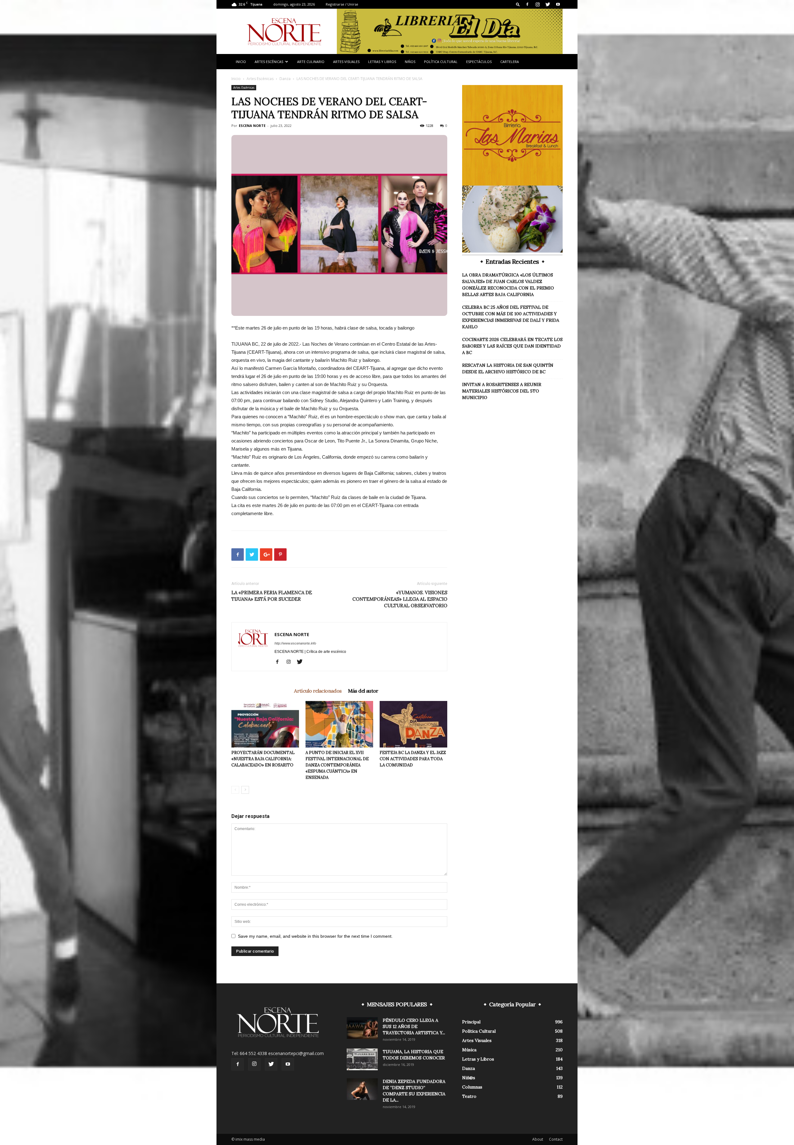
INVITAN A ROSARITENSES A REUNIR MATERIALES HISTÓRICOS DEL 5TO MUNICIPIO (501, 391)
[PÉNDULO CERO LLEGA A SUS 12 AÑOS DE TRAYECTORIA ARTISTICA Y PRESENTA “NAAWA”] (362, 1028)
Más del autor (363, 691)
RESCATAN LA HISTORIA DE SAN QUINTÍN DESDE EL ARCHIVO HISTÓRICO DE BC (507, 368)
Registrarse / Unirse (342, 4)
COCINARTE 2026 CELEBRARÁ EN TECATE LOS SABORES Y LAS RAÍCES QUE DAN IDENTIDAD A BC (512, 346)
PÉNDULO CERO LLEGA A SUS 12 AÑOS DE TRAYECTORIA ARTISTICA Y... (414, 1026)
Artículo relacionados (317, 691)
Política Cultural (440, 61)
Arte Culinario (310, 61)
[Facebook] (527, 4)
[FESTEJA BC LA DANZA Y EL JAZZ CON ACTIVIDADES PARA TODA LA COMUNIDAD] (413, 724)
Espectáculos (479, 61)
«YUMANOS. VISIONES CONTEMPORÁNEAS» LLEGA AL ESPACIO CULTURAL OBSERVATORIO (399, 599)
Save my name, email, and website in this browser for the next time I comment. (315, 936)
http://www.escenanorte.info (295, 643)
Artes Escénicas (269, 61)
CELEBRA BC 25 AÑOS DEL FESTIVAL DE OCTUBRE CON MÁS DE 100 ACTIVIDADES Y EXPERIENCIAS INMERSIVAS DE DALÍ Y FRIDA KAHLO (510, 317)
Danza (285, 78)
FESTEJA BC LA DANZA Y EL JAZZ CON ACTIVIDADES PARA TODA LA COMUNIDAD (413, 759)
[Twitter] (547, 4)
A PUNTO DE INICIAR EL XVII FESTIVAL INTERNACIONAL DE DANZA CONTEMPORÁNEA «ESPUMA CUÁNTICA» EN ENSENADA (337, 765)
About (537, 1139)
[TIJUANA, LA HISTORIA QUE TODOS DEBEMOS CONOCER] (362, 1059)
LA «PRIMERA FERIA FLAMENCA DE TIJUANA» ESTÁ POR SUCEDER (271, 596)
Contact (556, 1139)
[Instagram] (537, 4)
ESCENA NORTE (252, 125)
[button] (518, 4)
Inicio (241, 61)
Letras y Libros (382, 61)
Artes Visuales (346, 61)
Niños (410, 61)
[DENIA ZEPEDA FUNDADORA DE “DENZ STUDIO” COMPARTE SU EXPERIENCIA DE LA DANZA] (362, 1089)
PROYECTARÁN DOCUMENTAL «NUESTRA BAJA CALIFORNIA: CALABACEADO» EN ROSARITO (263, 759)
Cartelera (509, 61)
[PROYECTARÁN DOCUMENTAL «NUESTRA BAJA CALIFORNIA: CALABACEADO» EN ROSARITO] (265, 724)
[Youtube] (558, 4)
